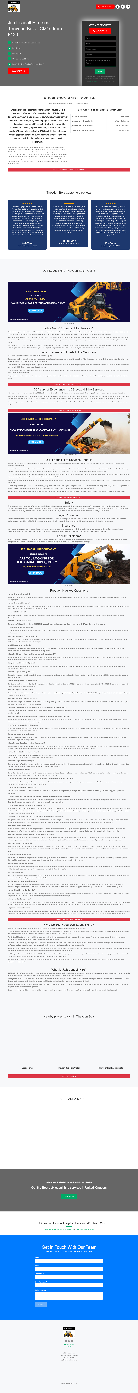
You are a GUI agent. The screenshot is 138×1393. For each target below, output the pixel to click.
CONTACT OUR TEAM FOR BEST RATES (69, 384)
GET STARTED (69, 1197)
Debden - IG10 (70, 1229)
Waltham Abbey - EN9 (89, 1229)
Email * (37, 1265)
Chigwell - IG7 (63, 1229)
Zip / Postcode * (41, 1282)
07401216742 (106, 7)
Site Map (69, 1346)
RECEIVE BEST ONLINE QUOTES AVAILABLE (69, 169)
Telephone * (39, 1274)
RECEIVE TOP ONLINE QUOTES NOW (69, 497)
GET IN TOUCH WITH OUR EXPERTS (69, 919)
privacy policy (94, 81)
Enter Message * (41, 1290)
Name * (38, 1257)
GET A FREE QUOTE (69, 1076)
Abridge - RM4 (55, 1229)
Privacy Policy (69, 1344)
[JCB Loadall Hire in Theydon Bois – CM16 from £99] (69, 1332)
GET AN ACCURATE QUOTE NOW (69, 410)
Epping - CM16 (47, 1229)
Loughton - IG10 (79, 1229)
